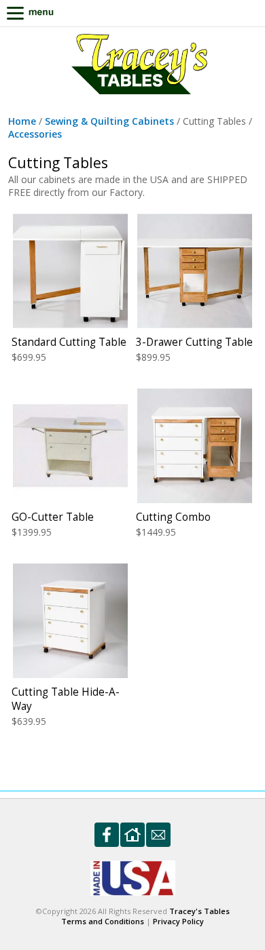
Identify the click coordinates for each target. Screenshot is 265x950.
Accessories (35, 133)
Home (22, 121)
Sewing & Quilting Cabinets (109, 121)
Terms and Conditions (102, 921)
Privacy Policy (178, 921)
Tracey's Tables (199, 911)
